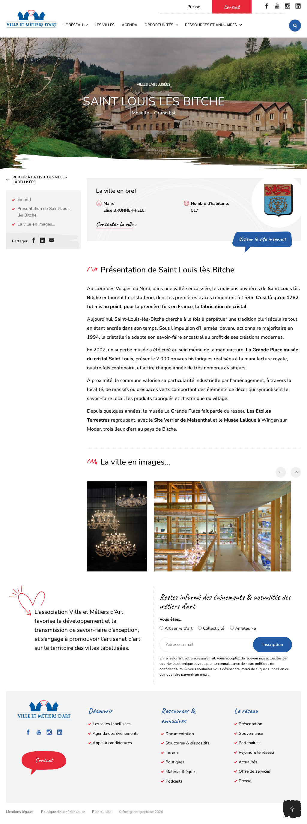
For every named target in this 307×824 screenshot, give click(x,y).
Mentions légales (20, 811)
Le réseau (73, 24)
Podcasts (174, 781)
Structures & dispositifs (187, 743)
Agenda (129, 24)
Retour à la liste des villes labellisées (40, 179)
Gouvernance (251, 733)
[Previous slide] (281, 472)
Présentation (250, 724)
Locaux (172, 753)
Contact (232, 7)
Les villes (105, 24)
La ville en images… (36, 224)
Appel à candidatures (112, 743)
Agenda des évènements (116, 733)
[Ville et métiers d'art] (31, 19)
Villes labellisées (153, 84)
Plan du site (101, 811)
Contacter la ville (114, 224)
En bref (24, 199)
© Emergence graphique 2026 (141, 812)
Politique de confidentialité (63, 811)
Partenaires (249, 743)
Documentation (179, 734)
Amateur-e (245, 628)
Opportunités (159, 24)
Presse (193, 7)
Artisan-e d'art (177, 628)
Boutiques (174, 762)
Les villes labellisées (112, 724)
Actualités (248, 762)
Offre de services (254, 771)
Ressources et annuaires (211, 24)
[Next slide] (296, 472)
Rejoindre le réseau (256, 752)
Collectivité (213, 628)
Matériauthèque (180, 771)
